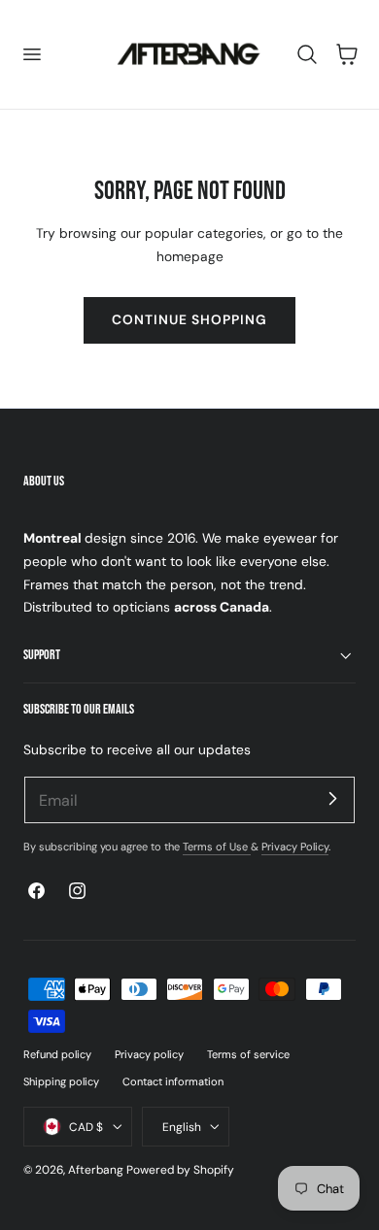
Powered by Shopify (180, 1170)
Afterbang (95, 1170)
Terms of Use (217, 846)
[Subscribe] (332, 799)
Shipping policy (61, 1081)
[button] (31, 54)
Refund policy (57, 1054)
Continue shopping (189, 319)
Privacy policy (149, 1054)
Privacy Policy (294, 846)
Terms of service (248, 1054)
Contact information (173, 1081)
